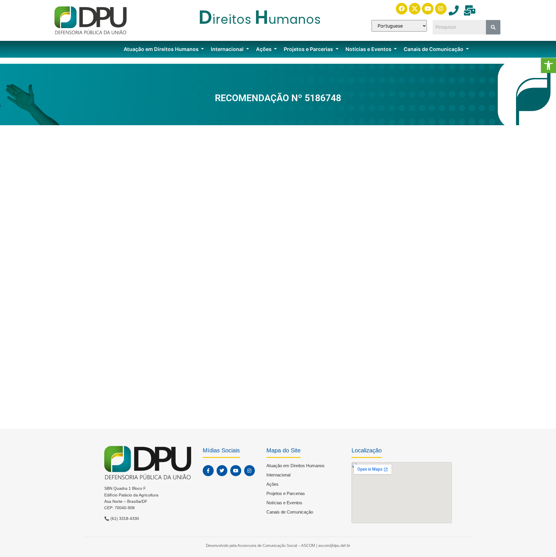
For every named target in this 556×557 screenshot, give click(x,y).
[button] (548, 65)
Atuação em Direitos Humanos (162, 49)
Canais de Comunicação (434, 49)
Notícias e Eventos (369, 49)
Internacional (228, 49)
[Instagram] (441, 8)
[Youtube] (428, 8)
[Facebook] (401, 8)
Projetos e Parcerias (309, 49)
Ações (264, 49)
